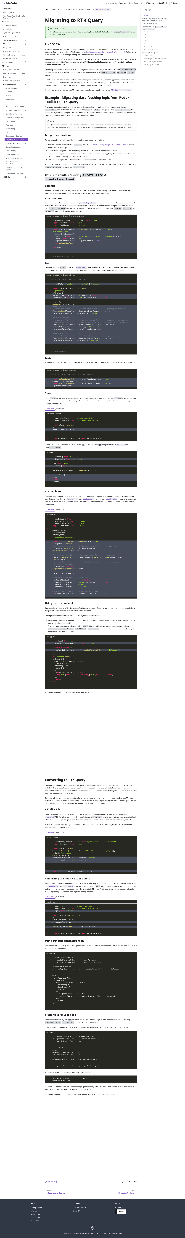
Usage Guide (133, 3)
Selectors (148, 41)
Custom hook (148, 47)
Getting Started (111, 3)
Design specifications (150, 24)
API (142, 3)
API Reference (36, 1217)
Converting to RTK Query (150, 53)
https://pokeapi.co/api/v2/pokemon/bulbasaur (110, 145)
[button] (14, 8)
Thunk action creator (151, 35)
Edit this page (52, 1182)
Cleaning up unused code (151, 65)
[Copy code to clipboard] (134, 220)
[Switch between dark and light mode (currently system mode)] (166, 3)
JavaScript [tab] (60, 408)
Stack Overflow (78, 1207)
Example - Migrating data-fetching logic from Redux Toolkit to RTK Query (154, 20)
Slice (146, 38)
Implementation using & (154, 28)
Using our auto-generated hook (153, 62)
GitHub (159, 3)
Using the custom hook (151, 50)
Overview (145, 15)
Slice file (146, 32)
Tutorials (122, 3)
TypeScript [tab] (50, 408)
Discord (76, 1211)
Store (145, 44)
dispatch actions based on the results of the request (105, 52)
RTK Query (150, 3)
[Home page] (47, 9)
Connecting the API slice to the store (155, 59)
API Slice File (148, 56)
